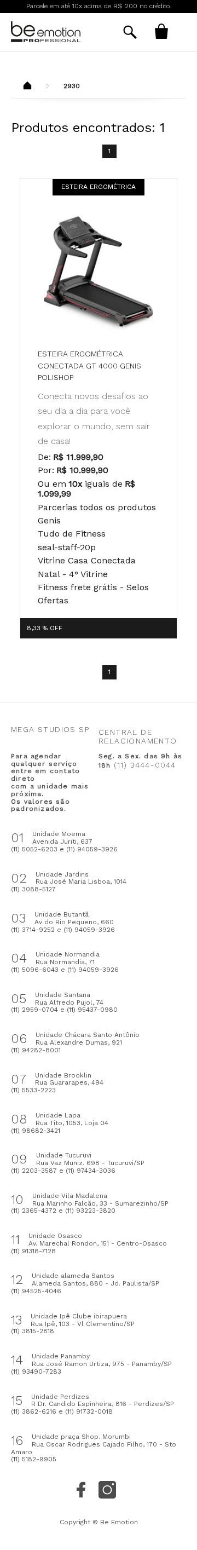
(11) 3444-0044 (145, 764)
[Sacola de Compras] (161, 31)
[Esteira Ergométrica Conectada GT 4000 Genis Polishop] (98, 272)
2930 (71, 86)
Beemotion (27, 86)
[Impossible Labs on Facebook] (81, 1490)
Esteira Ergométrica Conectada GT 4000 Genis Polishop (89, 365)
